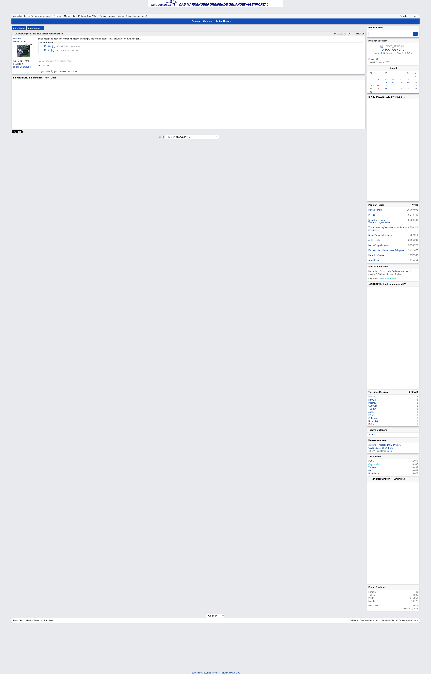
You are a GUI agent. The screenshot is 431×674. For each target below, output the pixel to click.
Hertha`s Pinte (375, 210)
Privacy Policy (19, 620)
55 (376, 59)
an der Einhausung (22, 67)
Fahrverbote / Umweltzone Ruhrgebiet (386, 250)
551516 (360, 34)
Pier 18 (371, 215)
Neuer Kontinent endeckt (380, 235)
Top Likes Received (378, 392)
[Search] (412, 21)
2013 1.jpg (49, 50)
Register (403, 16)
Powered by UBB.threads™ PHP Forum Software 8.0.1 (215, 673)
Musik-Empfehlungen (378, 245)
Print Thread (19, 28)
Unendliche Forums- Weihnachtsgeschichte (379, 221)
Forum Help (373, 620)
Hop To (161, 137)
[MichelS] (23, 56)
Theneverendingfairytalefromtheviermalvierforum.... (387, 228)
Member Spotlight (377, 40)
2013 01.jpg (49, 46)
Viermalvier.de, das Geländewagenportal (31, 16)
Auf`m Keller (374, 240)
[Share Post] (352, 34)
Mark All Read (47, 620)
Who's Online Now (378, 266)
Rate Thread (34, 28)
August (393, 68)
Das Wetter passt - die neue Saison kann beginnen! (39, 34)
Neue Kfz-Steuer (376, 255)
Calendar (207, 21)
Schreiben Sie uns (358, 620)
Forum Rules (33, 620)
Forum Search (375, 27)
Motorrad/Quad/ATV (87, 16)
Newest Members (377, 440)
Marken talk (69, 16)
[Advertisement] (114, 104)
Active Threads (223, 21)
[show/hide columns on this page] (417, 21)
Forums (57, 16)
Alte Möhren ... (375, 260)
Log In (415, 16)
